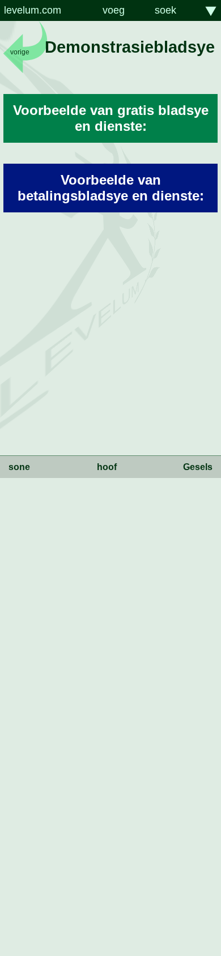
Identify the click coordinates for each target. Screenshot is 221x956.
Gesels (197, 467)
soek (165, 10)
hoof (107, 467)
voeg (114, 10)
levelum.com (32, 10)
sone (19, 467)
